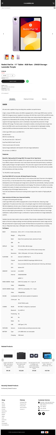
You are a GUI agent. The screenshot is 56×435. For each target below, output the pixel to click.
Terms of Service (23, 407)
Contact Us (22, 409)
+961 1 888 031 (43, 406)
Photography (4, 423)
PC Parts (3, 409)
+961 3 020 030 (43, 408)
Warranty (44, 99)
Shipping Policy (23, 404)
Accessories (4, 419)
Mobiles (3, 414)
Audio (3, 418)
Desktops (4, 407)
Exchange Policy (23, 402)
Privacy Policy (22, 405)
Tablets (3, 416)
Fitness (3, 421)
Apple (3, 402)
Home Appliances (5, 425)
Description (12, 99)
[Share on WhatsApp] (27, 81)
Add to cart (13, 81)
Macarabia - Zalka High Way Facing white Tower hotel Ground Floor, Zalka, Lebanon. (47, 404)
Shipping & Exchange (29, 99)
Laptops (3, 405)
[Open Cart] (54, 3)
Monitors (3, 412)
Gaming (3, 404)
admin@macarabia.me (44, 410)
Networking (4, 411)
